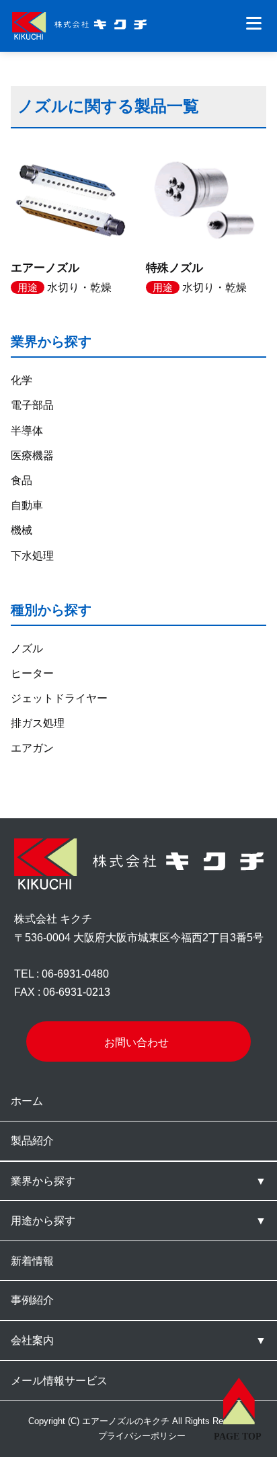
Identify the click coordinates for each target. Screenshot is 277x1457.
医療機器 (32, 455)
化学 (21, 380)
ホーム (27, 1101)
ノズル (27, 648)
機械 (21, 530)
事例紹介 (32, 1300)
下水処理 (32, 555)
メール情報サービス (59, 1380)
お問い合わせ (136, 1042)
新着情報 (32, 1261)
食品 (21, 480)
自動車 (27, 505)
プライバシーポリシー (142, 1436)
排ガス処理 (38, 723)
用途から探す (43, 1220)
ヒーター (32, 673)
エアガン (32, 748)
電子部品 (32, 405)
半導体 (27, 430)
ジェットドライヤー (59, 698)
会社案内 (32, 1340)
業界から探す (43, 1181)
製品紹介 (32, 1140)
